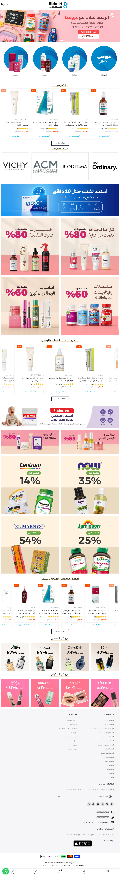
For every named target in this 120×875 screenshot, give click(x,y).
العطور (111, 741)
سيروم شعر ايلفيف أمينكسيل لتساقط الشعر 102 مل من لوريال (25, 612)
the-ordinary (113, 120)
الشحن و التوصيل (71, 721)
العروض (111, 774)
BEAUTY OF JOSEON (21, 120)
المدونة (75, 745)
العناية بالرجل (109, 765)
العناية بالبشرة (109, 721)
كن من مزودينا (72, 749)
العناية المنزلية (109, 769)
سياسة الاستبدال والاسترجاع (67, 729)
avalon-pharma (101, 608)
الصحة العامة (109, 749)
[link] (60, 26)
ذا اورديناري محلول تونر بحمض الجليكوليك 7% (61, 379)
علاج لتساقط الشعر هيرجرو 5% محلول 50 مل (45, 124)
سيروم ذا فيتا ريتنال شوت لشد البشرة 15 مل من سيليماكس (75, 124)
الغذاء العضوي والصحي (106, 745)
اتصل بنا (74, 741)
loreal (33, 608)
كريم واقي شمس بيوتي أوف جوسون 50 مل (17, 124)
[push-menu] (116, 5)
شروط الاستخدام (71, 733)
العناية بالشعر (109, 725)
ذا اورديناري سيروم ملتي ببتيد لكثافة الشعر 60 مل (106, 124)
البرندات (111, 778)
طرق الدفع (73, 725)
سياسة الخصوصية (70, 737)
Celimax (85, 120)
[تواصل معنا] (5, 871)
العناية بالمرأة (109, 757)
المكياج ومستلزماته (107, 737)
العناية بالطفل (109, 761)
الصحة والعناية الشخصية (105, 733)
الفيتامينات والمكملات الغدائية (104, 729)
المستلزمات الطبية (107, 753)
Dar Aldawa (54, 120)
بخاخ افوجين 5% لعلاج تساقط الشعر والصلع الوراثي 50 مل (97, 612)
